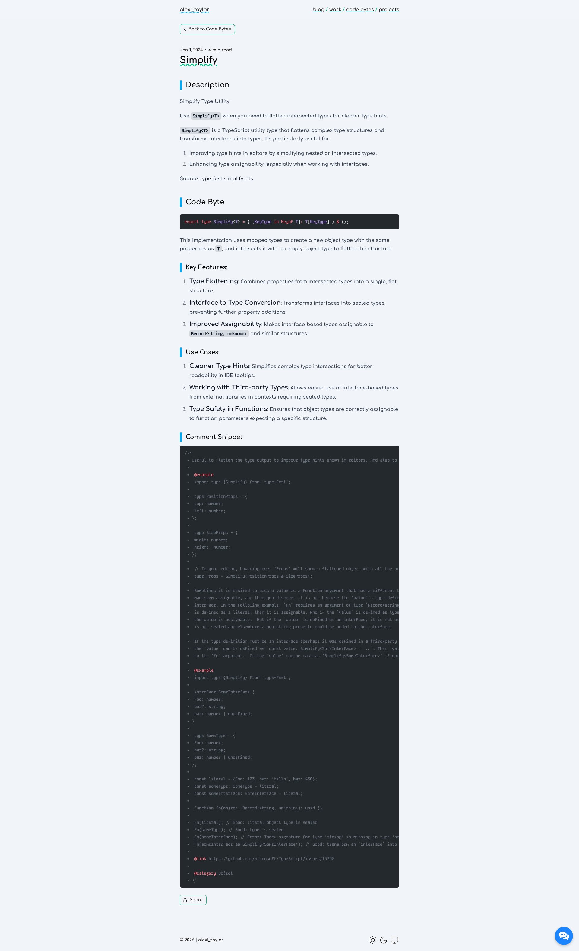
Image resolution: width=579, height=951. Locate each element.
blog (318, 9)
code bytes (360, 9)
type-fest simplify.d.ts (226, 178)
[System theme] (394, 940)
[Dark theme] (383, 940)
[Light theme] (373, 940)
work (335, 9)
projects (389, 9)
